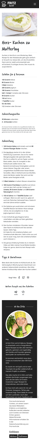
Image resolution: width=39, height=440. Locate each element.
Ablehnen (13, 436)
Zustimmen (23, 436)
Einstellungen (14, 431)
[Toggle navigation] (34, 4)
